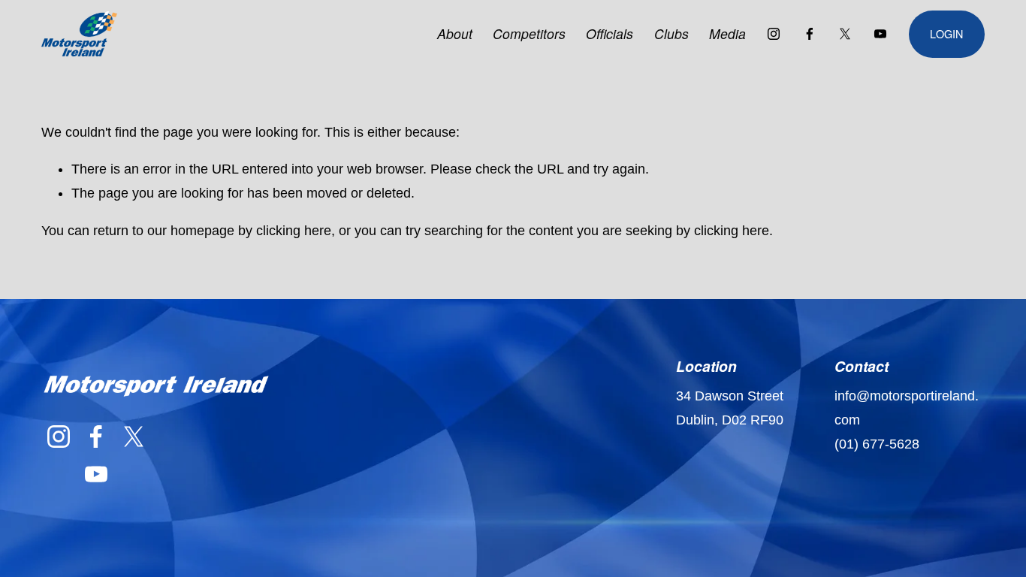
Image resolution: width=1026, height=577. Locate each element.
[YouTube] (880, 33)
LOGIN (946, 33)
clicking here (293, 230)
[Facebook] (809, 33)
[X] (844, 33)
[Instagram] (773, 33)
